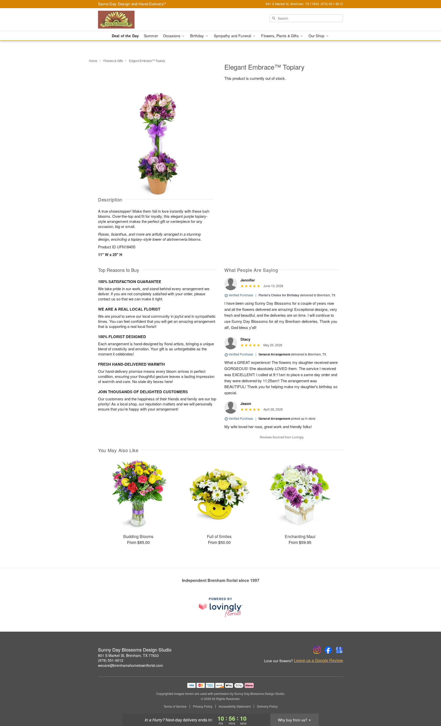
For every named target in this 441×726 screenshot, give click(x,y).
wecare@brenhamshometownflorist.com (130, 665)
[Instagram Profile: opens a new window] (317, 650)
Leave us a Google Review (318, 660)
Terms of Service (175, 706)
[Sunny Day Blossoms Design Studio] (135, 19)
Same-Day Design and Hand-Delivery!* (132, 3)
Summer (151, 35)
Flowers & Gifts (113, 60)
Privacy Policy (202, 706)
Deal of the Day (125, 35)
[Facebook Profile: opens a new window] (328, 650)
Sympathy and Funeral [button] (233, 35)
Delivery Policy (267, 706)
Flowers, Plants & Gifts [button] (280, 35)
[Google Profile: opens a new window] (339, 650)
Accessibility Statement (235, 706)
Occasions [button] (172, 35)
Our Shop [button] (317, 35)
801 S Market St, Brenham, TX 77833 (128, 655)
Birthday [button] (197, 35)
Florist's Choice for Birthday (279, 295)
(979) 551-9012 (110, 660)
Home (93, 60)
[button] (427, 704)
